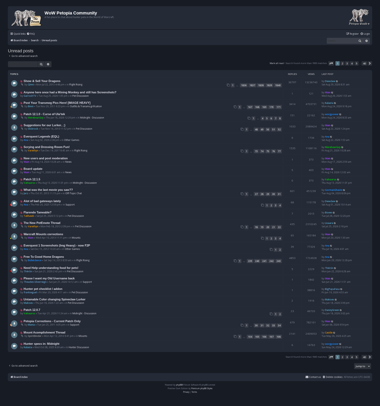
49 (262, 129)
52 (279, 129)
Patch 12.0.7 (32, 309)
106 (264, 336)
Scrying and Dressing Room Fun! (47, 147)
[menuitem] (31, 34)
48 (256, 129)
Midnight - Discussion (92, 117)
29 (267, 194)
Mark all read (277, 63)
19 (262, 227)
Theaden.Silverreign (35, 282)
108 (278, 336)
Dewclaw (330, 81)
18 (256, 227)
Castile (328, 332)
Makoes (28, 303)
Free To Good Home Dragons (44, 256)
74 (262, 151)
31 (279, 194)
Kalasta (329, 103)
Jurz (26, 193)
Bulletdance (34, 260)
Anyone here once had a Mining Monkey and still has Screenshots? (70, 92)
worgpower (332, 114)
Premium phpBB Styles (201, 388)
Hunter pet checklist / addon (43, 288)
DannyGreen (332, 310)
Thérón (28, 271)
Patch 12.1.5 (32, 179)
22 (279, 227)
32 (267, 325)
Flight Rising (75, 84)
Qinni (31, 84)
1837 (252, 85)
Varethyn (33, 150)
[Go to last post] (337, 81)
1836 (244, 85)
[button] (331, 63)
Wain (328, 92)
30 (273, 194)
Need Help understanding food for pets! (51, 267)
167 (250, 107)
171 (278, 107)
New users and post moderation (46, 158)
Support (70, 204)
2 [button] (342, 63)
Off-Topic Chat (73, 193)
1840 (278, 85)
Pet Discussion (80, 95)
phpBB (179, 384)
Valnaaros (29, 182)
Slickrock (33, 128)
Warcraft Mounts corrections (43, 234)
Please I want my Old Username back (49, 278)
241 (264, 261)
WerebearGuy (36, 117)
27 (256, 194)
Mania (31, 324)
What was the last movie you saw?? (48, 189)
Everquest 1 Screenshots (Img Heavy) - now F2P (57, 245)
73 (256, 151)
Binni (30, 106)
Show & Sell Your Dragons (42, 81)
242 (271, 261)
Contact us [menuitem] (315, 377)
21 (273, 227)
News (68, 161)
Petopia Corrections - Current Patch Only (52, 321)
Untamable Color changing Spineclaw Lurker (55, 299)
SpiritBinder (35, 336)
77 (279, 151)
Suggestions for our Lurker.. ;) (44, 125)
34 (279, 325)
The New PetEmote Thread (42, 222)
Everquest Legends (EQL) (41, 136)
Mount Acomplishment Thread (44, 332)
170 (271, 107)
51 (273, 129)
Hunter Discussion (79, 347)
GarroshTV (30, 95)
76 (273, 151)
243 (278, 261)
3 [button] (347, 63)
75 (267, 151)
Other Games (71, 140)
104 (250, 336)
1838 (261, 85)
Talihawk (29, 216)
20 (267, 227)
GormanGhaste (333, 190)
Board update (33, 168)
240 (257, 261)
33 (273, 325)
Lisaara (329, 223)
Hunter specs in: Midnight (41, 343)
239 (250, 261)
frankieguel (30, 292)
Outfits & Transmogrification (86, 106)
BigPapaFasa (332, 289)
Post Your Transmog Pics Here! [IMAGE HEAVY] (57, 102)
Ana (26, 140)
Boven (328, 212)
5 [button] (356, 63)
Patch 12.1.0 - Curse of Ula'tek (44, 114)
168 (257, 107)
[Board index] (27, 18)
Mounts (76, 237)
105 (257, 336)
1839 (269, 85)
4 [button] (351, 63)
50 (267, 129)
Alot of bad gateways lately (42, 201)
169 (264, 107)
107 (271, 336)
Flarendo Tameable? (37, 212)
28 (262, 194)
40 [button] (364, 63)
